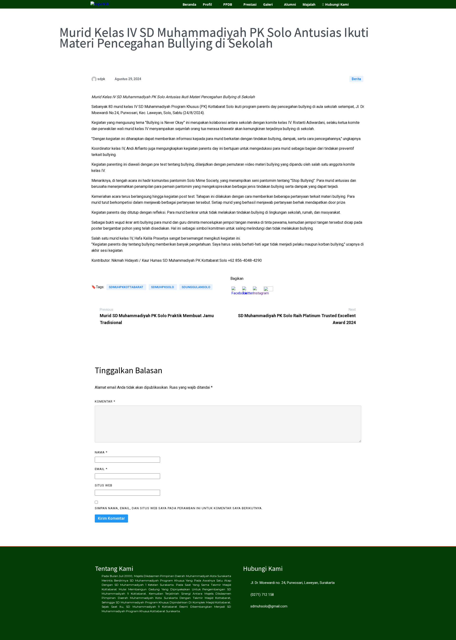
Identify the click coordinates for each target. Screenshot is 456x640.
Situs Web (103, 485)
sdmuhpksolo (163, 287)
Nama (101, 452)
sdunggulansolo (196, 287)
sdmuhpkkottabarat (126, 287)
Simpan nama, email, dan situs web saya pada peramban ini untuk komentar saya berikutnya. (179, 508)
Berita (356, 79)
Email (101, 469)
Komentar (105, 401)
